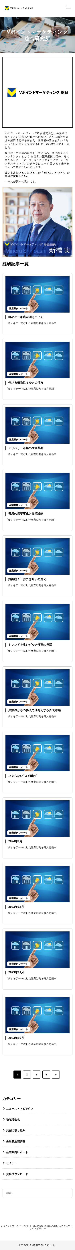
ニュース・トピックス (19, 1108)
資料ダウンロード (17, 1174)
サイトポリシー (37, 1228)
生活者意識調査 (15, 1141)
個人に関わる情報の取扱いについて (51, 1226)
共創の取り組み (15, 1130)
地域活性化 (13, 1119)
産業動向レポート (17, 1152)
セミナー (11, 1163)
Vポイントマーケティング (15, 1226)
